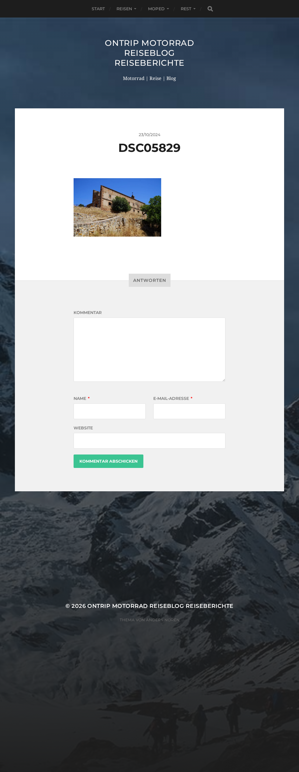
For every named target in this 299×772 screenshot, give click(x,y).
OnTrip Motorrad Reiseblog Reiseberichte (149, 53)
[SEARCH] (210, 9)
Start (98, 8)
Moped (156, 8)
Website (83, 428)
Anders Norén (163, 619)
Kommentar (88, 312)
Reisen (124, 8)
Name (82, 398)
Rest (186, 8)
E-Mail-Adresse (172, 398)
